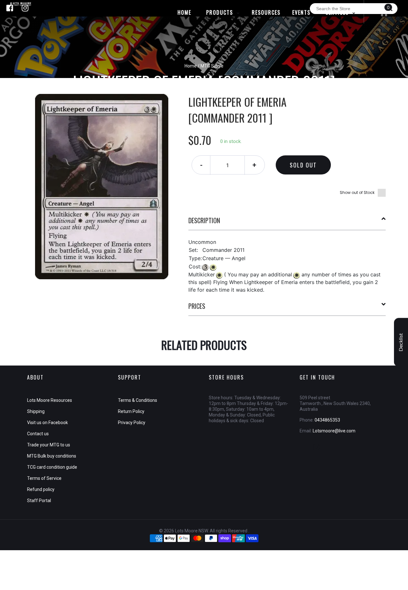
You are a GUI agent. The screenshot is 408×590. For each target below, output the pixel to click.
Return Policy (131, 411)
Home (191, 65)
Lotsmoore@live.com (334, 430)
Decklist (401, 342)
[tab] (287, 223)
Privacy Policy (131, 422)
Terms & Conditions (137, 400)
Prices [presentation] (196, 306)
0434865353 (327, 420)
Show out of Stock (357, 192)
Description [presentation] (204, 220)
